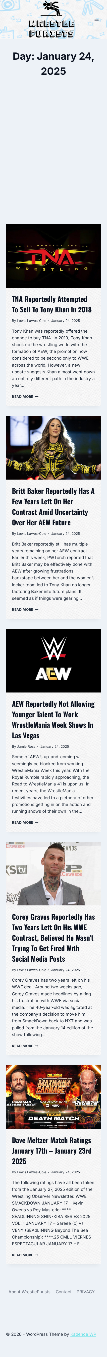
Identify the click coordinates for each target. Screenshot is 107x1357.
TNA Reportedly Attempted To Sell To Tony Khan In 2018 (52, 304)
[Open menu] (96, 19)
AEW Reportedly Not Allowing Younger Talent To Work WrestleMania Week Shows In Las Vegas (53, 719)
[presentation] (53, 256)
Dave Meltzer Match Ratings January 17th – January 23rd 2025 (52, 1150)
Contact (64, 1291)
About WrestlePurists (29, 1291)
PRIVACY (86, 1291)
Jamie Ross (26, 746)
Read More (25, 397)
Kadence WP (83, 1334)
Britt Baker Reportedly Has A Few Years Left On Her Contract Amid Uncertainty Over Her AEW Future (53, 506)
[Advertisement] (53, 162)
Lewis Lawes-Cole (31, 321)
